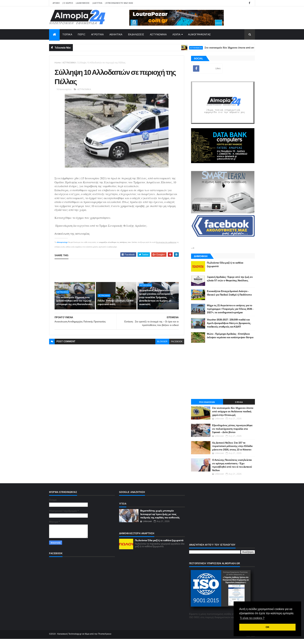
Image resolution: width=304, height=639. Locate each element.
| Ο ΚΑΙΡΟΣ (67, 3)
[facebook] (249, 3)
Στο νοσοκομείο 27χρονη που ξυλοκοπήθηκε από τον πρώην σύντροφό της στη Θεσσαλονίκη (74, 301)
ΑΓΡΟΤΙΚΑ (97, 34)
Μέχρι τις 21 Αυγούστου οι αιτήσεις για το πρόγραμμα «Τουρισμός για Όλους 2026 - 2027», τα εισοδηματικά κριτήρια (230, 309)
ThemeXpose (104, 634)
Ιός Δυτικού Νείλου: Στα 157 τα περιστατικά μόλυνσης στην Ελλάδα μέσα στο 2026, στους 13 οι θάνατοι (232, 446)
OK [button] (267, 627)
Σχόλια (239, 402)
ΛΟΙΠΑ (176, 34)
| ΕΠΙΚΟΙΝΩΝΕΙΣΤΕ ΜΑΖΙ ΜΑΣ (119, 3)
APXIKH (56, 3)
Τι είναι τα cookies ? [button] (252, 618)
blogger (162, 341)
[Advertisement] (119, 270)
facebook (176, 341)
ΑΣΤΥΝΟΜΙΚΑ (158, 34)
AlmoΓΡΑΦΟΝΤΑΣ (199, 34)
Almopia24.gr (62, 242)
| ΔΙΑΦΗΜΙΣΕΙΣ (83, 3)
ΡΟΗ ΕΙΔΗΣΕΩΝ (207, 402)
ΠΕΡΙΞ (82, 34)
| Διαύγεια (97, 3)
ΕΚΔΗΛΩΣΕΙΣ (136, 34)
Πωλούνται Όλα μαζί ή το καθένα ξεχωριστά (159, 540)
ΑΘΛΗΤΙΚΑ (115, 34)
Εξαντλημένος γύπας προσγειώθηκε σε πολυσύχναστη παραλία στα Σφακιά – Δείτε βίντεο (232, 429)
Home (58, 62)
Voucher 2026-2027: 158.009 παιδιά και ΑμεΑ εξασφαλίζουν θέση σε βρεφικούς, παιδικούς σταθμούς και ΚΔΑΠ (229, 323)
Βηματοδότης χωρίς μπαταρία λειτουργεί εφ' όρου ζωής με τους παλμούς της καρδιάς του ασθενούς (160, 514)
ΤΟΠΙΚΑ (67, 34)
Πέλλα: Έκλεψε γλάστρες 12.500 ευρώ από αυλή (115, 302)
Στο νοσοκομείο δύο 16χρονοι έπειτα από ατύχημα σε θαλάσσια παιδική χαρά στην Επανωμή (242, 47)
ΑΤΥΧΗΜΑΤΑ (182, 47)
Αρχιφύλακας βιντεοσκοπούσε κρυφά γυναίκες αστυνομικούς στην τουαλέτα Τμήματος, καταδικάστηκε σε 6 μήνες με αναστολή (156, 297)
